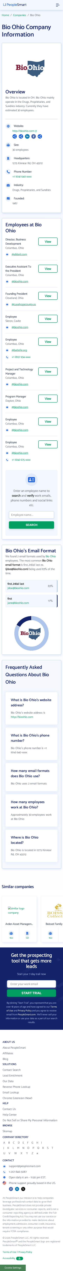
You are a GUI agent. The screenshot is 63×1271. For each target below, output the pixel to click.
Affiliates (8, 1053)
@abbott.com (19, 254)
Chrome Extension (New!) (17, 1098)
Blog (5, 1059)
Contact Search (12, 1070)
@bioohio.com (20, 282)
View (48, 241)
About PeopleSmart (14, 1047)
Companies (19, 15)
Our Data (8, 1081)
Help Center (10, 1114)
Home (5, 15)
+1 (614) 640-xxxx (21, 177)
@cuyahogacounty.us (24, 304)
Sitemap (7, 1131)
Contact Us (9, 1109)
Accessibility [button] (9, 1258)
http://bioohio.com (23, 131)
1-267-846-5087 (18, 1171)
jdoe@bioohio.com (18, 588)
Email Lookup (11, 1092)
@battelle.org (19, 350)
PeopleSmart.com (27, 1015)
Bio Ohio (51, 556)
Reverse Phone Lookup (16, 1087)
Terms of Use (9, 1252)
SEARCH (31, 525)
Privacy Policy (24, 1011)
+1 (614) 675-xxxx (21, 460)
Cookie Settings (13, 1267)
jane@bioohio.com (18, 603)
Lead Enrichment (12, 1075)
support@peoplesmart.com (25, 1166)
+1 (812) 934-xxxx (21, 357)
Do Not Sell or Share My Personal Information (30, 1120)
